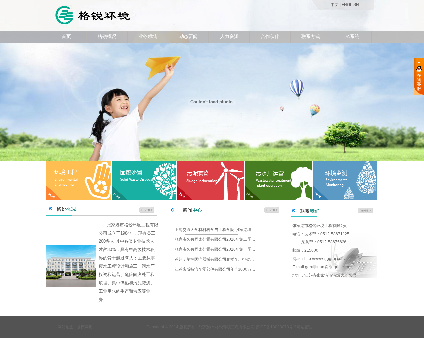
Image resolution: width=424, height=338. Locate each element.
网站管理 (304, 327)
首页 (66, 36)
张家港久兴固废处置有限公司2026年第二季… (215, 239)
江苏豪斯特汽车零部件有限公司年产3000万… (215, 269)
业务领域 (147, 36)
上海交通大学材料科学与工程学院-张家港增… (215, 229)
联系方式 (310, 36)
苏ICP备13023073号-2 (276, 327)
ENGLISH (350, 4)
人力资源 (229, 36)
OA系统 (351, 36)
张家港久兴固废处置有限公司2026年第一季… (215, 249)
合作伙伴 (270, 36)
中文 (335, 4)
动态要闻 (188, 36)
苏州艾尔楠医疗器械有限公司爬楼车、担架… (214, 259)
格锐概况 (107, 36)
